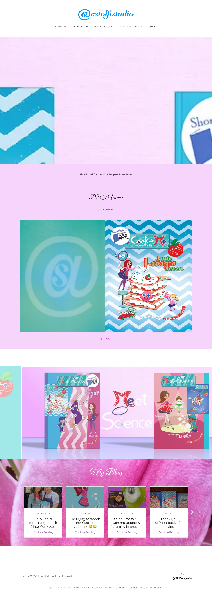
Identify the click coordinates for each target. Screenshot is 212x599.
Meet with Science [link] (104, 26)
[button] (110, 338)
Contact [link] (152, 26)
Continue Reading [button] (43, 532)
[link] (106, 14)
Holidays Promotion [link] (150, 587)
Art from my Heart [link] (131, 26)
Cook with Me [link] (81, 26)
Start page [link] (61, 26)
